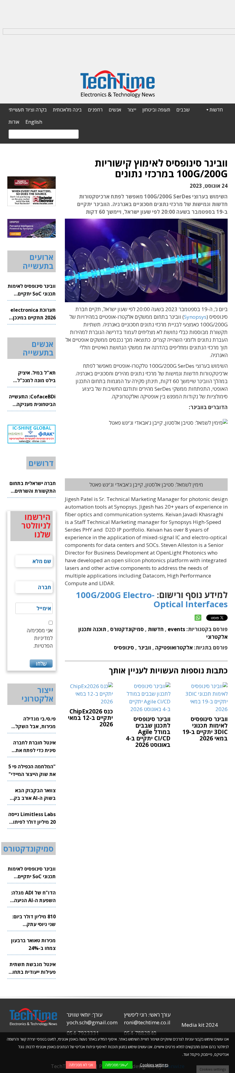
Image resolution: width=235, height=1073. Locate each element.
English (33, 122)
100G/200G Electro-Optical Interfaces (152, 599)
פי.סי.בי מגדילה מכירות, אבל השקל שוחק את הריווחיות (35, 722)
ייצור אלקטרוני (37, 694)
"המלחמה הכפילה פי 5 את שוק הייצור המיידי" (32, 770)
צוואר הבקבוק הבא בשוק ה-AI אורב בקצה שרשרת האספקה (32, 794)
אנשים (115, 109)
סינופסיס (124, 647)
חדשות (216, 109)
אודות (14, 122)
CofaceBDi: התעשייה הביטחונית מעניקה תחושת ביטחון (32, 400)
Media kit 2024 (199, 1024)
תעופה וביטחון (156, 109)
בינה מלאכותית (67, 109)
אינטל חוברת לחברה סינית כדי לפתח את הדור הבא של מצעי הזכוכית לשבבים (34, 746)
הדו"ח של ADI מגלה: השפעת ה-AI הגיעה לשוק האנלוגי (33, 896)
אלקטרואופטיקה (174, 647)
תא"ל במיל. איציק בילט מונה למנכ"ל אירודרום (36, 376)
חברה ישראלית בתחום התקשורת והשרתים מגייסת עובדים (32, 487)
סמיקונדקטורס (127, 629)
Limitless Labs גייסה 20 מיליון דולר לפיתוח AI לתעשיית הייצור (32, 818)
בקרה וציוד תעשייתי (28, 109)
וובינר (144, 647)
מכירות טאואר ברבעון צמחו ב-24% (33, 944)
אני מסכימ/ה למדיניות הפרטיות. (40, 638)
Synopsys (195, 316)
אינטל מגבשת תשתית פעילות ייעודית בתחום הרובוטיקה (32, 968)
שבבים (182, 109)
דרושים (41, 463)
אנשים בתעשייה (38, 348)
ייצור (131, 109)
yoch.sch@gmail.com (92, 1022)
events (176, 629)
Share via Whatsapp (198, 618)
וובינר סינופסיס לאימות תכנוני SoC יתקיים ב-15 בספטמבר (32, 290)
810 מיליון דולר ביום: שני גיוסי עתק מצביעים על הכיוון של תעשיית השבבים (33, 920)
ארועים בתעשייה (38, 261)
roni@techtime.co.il (147, 1022)
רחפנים (95, 109)
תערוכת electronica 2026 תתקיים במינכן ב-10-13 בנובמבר (33, 314)
